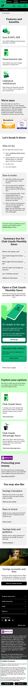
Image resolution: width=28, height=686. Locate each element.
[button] (25, 5)
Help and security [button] (11, 602)
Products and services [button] (12, 597)
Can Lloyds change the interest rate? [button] (12, 257)
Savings (5, 9)
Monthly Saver (7, 227)
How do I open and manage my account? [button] (12, 269)
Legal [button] (7, 606)
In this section (6, 13)
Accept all (7, 683)
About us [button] (8, 611)
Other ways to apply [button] (9, 368)
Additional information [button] (10, 278)
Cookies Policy (16, 680)
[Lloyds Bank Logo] (2, 5)
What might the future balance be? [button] (12, 263)
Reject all (20, 683)
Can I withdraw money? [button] (10, 274)
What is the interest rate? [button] (10, 252)
